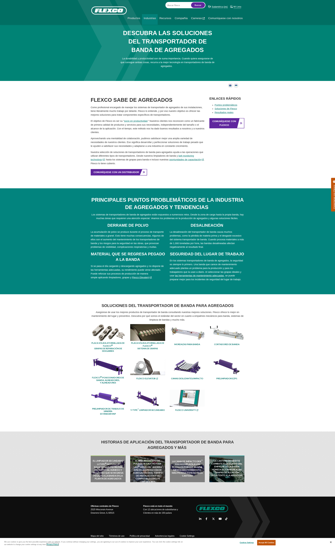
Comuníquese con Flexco (224, 123)
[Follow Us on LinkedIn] (201, 519)
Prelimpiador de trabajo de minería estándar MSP (108, 411)
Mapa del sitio (97, 536)
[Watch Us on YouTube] (221, 519)
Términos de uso (116, 536)
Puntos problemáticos (226, 105)
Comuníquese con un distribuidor (116, 172)
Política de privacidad (140, 536)
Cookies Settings (247, 543)
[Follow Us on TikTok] (227, 519)
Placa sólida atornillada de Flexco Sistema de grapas (147, 346)
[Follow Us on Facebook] (208, 519)
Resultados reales (224, 112)
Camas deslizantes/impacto (187, 378)
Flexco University (185, 410)
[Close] (331, 542)
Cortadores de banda (226, 344)
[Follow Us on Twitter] (214, 519)
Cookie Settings (187, 536)
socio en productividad (135, 121)
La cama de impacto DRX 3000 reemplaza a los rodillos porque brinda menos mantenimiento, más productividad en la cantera (187, 468)
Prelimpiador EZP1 (226, 378)
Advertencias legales (164, 536)
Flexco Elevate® (140, 277)
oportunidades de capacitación (185, 159)
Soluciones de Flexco (226, 108)
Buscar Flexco (173, 5)
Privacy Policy (52, 544)
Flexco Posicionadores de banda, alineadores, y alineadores (108, 380)
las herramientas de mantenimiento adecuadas (199, 275)
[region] (167, 542)
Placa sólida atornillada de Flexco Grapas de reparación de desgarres (108, 347)
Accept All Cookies (266, 543)
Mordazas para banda (187, 344)
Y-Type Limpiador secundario (147, 409)
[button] (215, 7)
